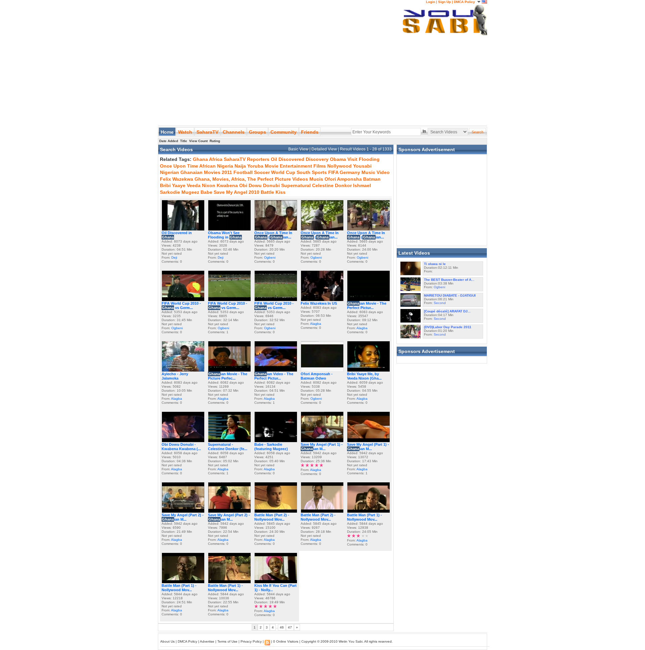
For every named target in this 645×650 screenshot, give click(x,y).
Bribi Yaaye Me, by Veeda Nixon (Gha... (364, 376)
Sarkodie (170, 192)
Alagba (315, 324)
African (207, 166)
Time (192, 166)
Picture (283, 179)
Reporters (258, 159)
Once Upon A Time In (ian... (273, 235)
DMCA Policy (464, 2)
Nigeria (225, 166)
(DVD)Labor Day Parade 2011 (447, 327)
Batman (372, 179)
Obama (338, 159)
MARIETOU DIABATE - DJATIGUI (450, 295)
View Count (198, 141)
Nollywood (339, 166)
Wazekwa (182, 179)
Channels (234, 132)
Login (430, 2)
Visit (352, 159)
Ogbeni (269, 257)
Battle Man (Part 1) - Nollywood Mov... (364, 517)
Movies (212, 172)
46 (282, 627)
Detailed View (324, 149)
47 (290, 627)
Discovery (317, 159)
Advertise (207, 641)
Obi (243, 185)
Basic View (298, 149)
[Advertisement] (280, 47)
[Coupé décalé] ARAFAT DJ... (447, 311)
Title (183, 141)
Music (368, 172)
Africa (215, 159)
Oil (274, 159)
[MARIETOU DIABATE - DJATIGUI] (410, 305)
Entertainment (296, 166)
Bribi (165, 185)
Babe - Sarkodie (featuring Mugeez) (271, 446)
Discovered (291, 159)
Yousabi (362, 166)
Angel (240, 192)
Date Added (168, 141)
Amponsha (349, 179)
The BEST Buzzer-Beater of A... (449, 279)
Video (383, 172)
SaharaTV (207, 132)
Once (166, 166)
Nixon (208, 185)
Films (319, 166)
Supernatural (296, 185)
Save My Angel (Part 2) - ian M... (183, 517)
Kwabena (227, 185)
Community (283, 132)
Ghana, (203, 179)
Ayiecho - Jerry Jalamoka (175, 376)
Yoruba (255, 166)
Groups (257, 132)
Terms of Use (227, 641)
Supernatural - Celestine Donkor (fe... (227, 446)
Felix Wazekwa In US (319, 303)
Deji (174, 257)
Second (440, 303)
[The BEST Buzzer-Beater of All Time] (410, 290)
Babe (206, 192)
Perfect (265, 179)
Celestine (323, 185)
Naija (240, 166)
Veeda (194, 185)
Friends (309, 132)
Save (219, 192)
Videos (300, 179)
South (303, 172)
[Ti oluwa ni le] (410, 274)
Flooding (369, 159)
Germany (350, 172)
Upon (179, 166)
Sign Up (444, 2)
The (251, 179)
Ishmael (362, 185)
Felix (165, 179)
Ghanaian (191, 172)
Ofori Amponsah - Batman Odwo (317, 376)
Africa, (238, 179)
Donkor (343, 185)
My (229, 192)
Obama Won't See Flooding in (225, 235)
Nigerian (169, 172)
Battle (267, 192)
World (278, 172)
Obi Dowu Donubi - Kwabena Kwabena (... (181, 446)
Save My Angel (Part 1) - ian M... (322, 446)
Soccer (262, 172)
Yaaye (178, 185)
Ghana (200, 159)
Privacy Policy (251, 641)
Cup (290, 172)
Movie (271, 166)
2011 (227, 172)
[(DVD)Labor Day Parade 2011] (410, 337)
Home (167, 132)
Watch (185, 132)
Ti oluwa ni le (435, 264)
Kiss (280, 192)
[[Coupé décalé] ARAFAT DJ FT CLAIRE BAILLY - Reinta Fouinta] (410, 321)
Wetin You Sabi (350, 641)
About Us (167, 641)
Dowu (255, 185)
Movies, (221, 179)
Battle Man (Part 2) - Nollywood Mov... (271, 517)
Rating (215, 141)
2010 (254, 192)
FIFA (333, 172)
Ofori (330, 179)
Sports (319, 172)
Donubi (271, 185)
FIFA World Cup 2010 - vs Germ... (181, 305)
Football (243, 172)
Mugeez (190, 192)
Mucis (316, 179)
